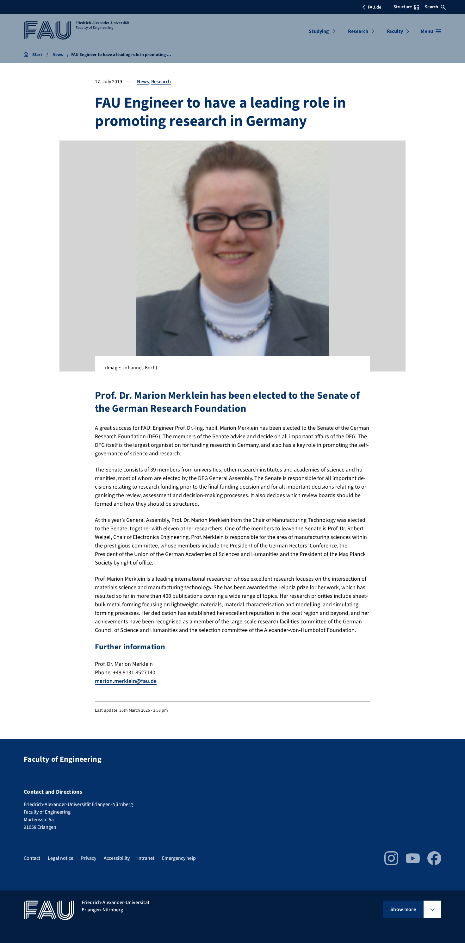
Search (431, 7)
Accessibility (117, 858)
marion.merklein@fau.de (126, 681)
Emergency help (179, 858)
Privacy (88, 858)
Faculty (395, 31)
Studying (319, 31)
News (143, 81)
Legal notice (60, 858)
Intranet (145, 858)
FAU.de (374, 7)
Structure (403, 7)
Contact (32, 858)
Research (358, 31)
